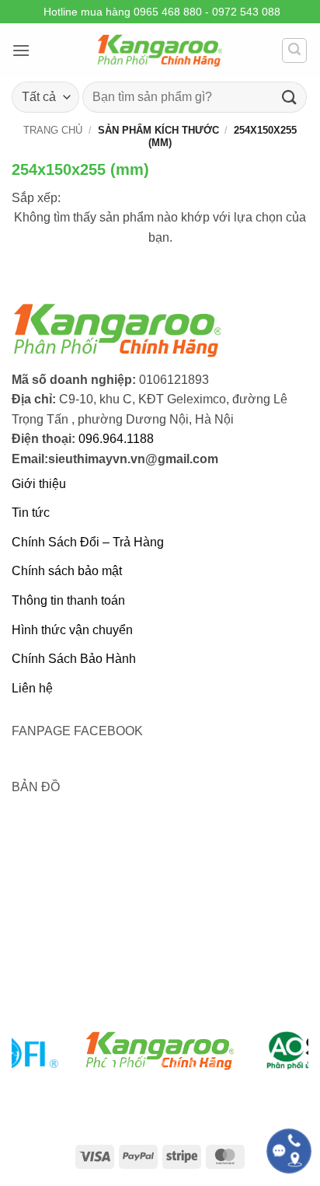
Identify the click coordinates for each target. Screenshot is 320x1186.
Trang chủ (52, 130)
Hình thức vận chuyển (72, 630)
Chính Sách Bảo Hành (74, 658)
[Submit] (289, 97)
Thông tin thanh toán (68, 600)
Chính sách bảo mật (67, 570)
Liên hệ (32, 688)
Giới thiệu (39, 483)
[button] (21, 50)
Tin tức (31, 512)
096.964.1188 (116, 438)
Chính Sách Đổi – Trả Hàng (88, 542)
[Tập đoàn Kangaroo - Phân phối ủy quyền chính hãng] (160, 50)
